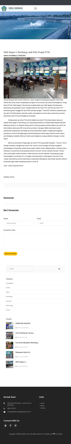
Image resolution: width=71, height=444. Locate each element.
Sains (8, 292)
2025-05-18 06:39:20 (22, 328)
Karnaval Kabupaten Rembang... (27, 343)
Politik (8, 288)
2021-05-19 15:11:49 (21, 337)
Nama (6, 219)
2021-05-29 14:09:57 (22, 357)
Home (16, 28)
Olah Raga (9, 305)
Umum (8, 310)
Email (39, 219)
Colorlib (59, 434)
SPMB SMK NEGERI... (23, 323)
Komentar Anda (9, 230)
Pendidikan (9, 283)
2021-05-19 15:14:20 (21, 366)
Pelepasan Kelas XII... (23, 352)
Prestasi (8, 301)
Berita (22, 28)
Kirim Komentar (10, 254)
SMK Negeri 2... (21, 362)
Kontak (43, 408)
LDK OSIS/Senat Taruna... (24, 333)
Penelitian (9, 297)
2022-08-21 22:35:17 (22, 347)
